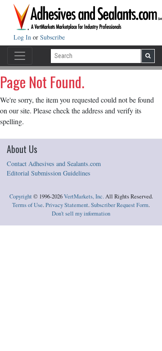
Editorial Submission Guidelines (48, 173)
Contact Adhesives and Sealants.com (54, 163)
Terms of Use (27, 205)
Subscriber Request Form (119, 205)
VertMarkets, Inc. (84, 196)
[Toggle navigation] (19, 56)
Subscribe (52, 37)
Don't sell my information (81, 213)
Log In (23, 37)
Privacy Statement (66, 205)
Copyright (20, 196)
